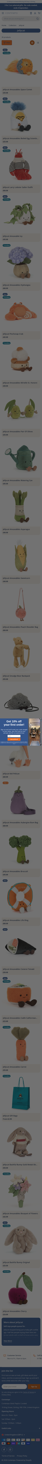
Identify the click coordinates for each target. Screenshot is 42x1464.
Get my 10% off (14, 739)
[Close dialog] (41, 720)
